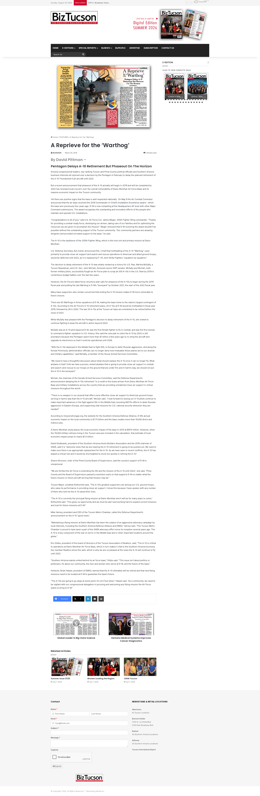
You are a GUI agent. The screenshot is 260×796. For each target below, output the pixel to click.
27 (196, 102)
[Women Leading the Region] (103, 667)
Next (206, 86)
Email (53, 719)
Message (55, 738)
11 (192, 99)
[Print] (101, 599)
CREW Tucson (130, 678)
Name (53, 709)
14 (201, 99)
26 (194, 102)
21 (180, 102)
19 (175, 102)
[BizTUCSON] (74, 18)
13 (198, 99)
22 (183, 102)
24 (188, 102)
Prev (166, 86)
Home (55, 137)
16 (206, 99)
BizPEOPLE (120, 48)
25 (191, 102)
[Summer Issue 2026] (67, 667)
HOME (55, 48)
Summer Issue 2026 (60, 678)
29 (202, 102)
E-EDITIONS (67, 48)
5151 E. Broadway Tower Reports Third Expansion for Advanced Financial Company (123, 3)
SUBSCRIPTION (151, 48)
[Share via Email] (94, 599)
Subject (54, 728)
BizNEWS (105, 48)
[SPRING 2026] (197, 86)
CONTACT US (168, 48)
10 (190, 99)
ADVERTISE (134, 48)
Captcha (54, 750)
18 (172, 102)
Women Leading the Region (100, 678)
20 (177, 102)
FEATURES (63, 137)
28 (199, 102)
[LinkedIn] (88, 599)
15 (203, 99)
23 (186, 102)
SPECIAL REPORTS (87, 48)
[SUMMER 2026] (175, 86)
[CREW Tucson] (140, 667)
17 (169, 102)
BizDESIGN (57, 153)
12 (195, 99)
